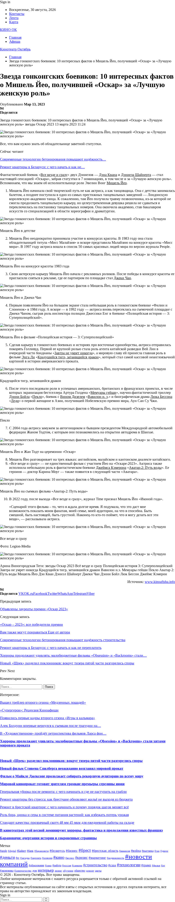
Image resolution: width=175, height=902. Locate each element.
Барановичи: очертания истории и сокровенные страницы (48, 838)
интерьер (46, 870)
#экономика (6, 870)
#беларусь (57, 850)
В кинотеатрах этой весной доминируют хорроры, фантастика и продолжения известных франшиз (81, 830)
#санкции (77, 865)
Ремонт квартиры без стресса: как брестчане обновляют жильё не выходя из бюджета (66, 799)
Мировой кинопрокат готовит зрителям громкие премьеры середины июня (62, 784)
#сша (112, 865)
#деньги (7, 857)
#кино (58, 857)
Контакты (16, 14)
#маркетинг (97, 857)
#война (136, 850)
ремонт (90, 870)
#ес (17, 857)
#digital (12, 851)
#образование (36, 865)
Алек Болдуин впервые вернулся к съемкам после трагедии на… (50, 726)
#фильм (156, 865)
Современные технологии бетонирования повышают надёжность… (53, 159)
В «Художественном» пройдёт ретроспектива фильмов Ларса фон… (53, 733)
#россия (66, 865)
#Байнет (21, 850)
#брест (85, 850)
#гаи (157, 851)
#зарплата (36, 858)
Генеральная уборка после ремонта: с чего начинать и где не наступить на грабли (63, 792)
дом (34, 870)
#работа (56, 865)
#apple (3, 850)
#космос (69, 858)
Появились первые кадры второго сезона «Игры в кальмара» (47, 718)
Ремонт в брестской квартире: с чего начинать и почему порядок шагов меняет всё (64, 807)
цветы (98, 870)
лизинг (58, 870)
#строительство (95, 865)
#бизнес (72, 850)
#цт (163, 865)
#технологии (128, 864)
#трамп (146, 865)
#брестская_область (105, 850)
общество (79, 870)
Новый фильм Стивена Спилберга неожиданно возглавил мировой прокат (61, 768)
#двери (164, 851)
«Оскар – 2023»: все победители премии (31, 624)
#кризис (81, 857)
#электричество (22, 870)
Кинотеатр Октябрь (15, 49)
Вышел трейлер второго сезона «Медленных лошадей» (43, 702)
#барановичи (41, 851)
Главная (15, 37)
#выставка (148, 850)
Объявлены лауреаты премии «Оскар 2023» (34, 609)
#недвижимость (115, 858)
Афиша (14, 41)
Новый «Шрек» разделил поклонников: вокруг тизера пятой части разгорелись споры (71, 761)
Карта (13, 22)
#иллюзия (47, 858)
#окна (48, 865)
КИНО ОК (8, 30)
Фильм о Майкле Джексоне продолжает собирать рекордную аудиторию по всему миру (71, 776)
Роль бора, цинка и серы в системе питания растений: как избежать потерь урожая (64, 815)
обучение (68, 870)
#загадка (25, 858)
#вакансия (124, 851)
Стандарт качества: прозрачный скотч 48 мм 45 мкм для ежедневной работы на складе (67, 822)
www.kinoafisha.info (160, 582)
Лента (13, 18)
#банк (30, 850)
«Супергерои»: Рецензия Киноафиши (29, 710)
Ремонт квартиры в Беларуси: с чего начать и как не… (42, 167)
